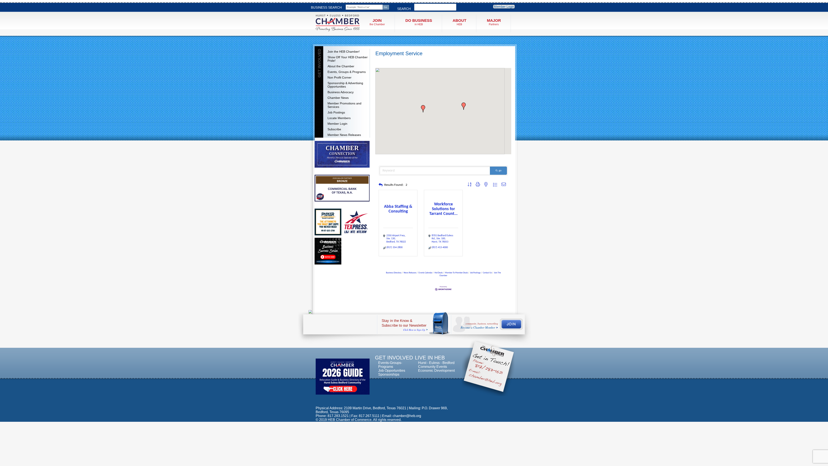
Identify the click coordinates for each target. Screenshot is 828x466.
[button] (423, 108)
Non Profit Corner (339, 77)
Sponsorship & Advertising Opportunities (345, 84)
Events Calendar (425, 273)
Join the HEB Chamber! (344, 51)
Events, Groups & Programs (347, 72)
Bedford (448, 363)
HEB (459, 22)
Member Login (504, 6)
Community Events (432, 366)
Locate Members (339, 118)
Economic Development (436, 370)
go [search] (500, 170)
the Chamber (377, 22)
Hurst (422, 363)
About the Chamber (341, 66)
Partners (494, 22)
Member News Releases (344, 135)
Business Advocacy (341, 92)
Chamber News (338, 97)
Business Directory (393, 273)
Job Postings (336, 112)
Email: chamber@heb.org (401, 416)
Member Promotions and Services (344, 105)
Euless (434, 363)
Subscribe (334, 129)
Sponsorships (388, 374)
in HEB (418, 22)
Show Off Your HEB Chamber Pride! (348, 58)
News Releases (410, 273)
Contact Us (487, 273)
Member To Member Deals (456, 273)
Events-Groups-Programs (390, 364)
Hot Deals (438, 273)
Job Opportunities (391, 370)
